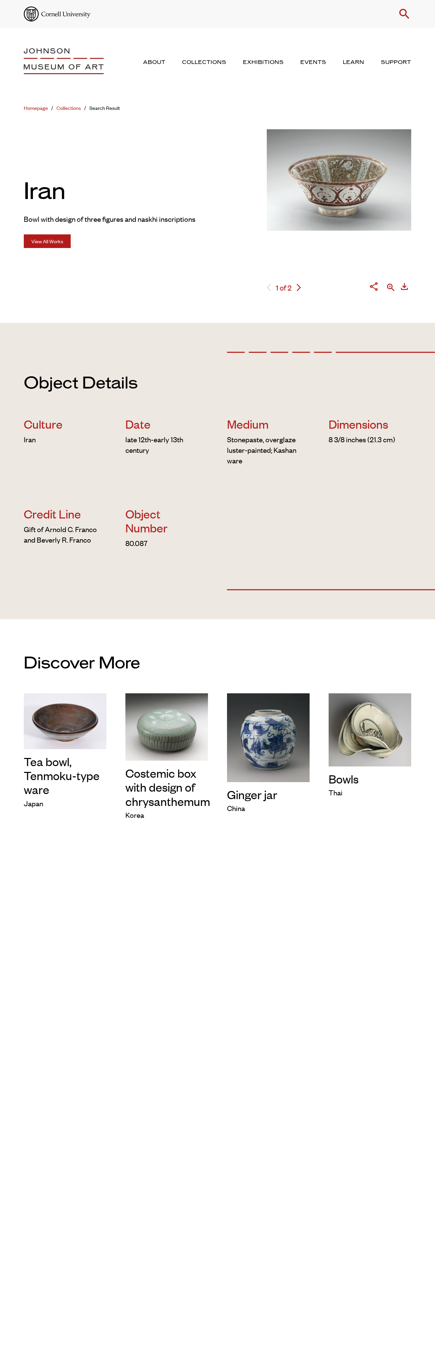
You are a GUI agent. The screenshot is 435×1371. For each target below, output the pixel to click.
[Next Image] (299, 287)
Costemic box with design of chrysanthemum (167, 787)
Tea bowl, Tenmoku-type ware (62, 775)
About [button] (154, 62)
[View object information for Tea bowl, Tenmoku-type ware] (65, 720)
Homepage (36, 107)
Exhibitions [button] (263, 62)
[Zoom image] (391, 287)
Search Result (104, 107)
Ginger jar (252, 794)
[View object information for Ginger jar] (268, 736)
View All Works (47, 241)
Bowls (344, 778)
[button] (404, 14)
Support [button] (396, 62)
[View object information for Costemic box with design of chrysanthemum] (166, 725)
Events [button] (313, 62)
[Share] (374, 287)
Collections (68, 107)
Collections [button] (204, 62)
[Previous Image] (269, 287)
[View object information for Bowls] (370, 728)
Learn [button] (353, 62)
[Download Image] (404, 288)
